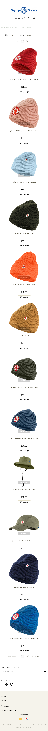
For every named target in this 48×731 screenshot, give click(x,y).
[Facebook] (2, 684)
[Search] (28, 18)
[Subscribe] (45, 670)
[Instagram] (11, 684)
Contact (43, 2)
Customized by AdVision (26, 725)
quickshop (24, 72)
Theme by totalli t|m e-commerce (24, 727)
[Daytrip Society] (24, 10)
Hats (22, 27)
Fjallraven (29, 27)
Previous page (12, 42)
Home (1, 27)
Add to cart (23, 92)
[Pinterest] (6, 684)
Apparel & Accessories (12, 27)
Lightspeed (43, 725)
